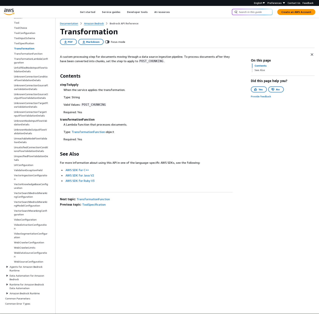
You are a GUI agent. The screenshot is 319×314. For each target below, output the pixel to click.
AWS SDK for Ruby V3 (80, 181)
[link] (124, 23)
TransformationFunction (88, 132)
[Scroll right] (172, 12)
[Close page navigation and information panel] (312, 55)
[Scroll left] (77, 12)
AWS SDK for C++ (77, 170)
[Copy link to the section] (57, 76)
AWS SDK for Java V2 (80, 175)
